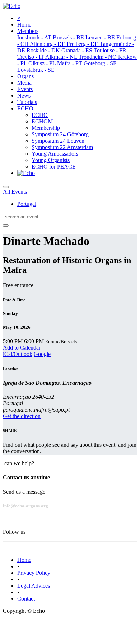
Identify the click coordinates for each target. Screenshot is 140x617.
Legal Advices (33, 586)
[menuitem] (24, 25)
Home (24, 560)
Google (42, 354)
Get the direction (22, 416)
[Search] (6, 225)
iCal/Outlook (17, 354)
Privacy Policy (33, 573)
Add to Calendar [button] (22, 348)
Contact (26, 598)
